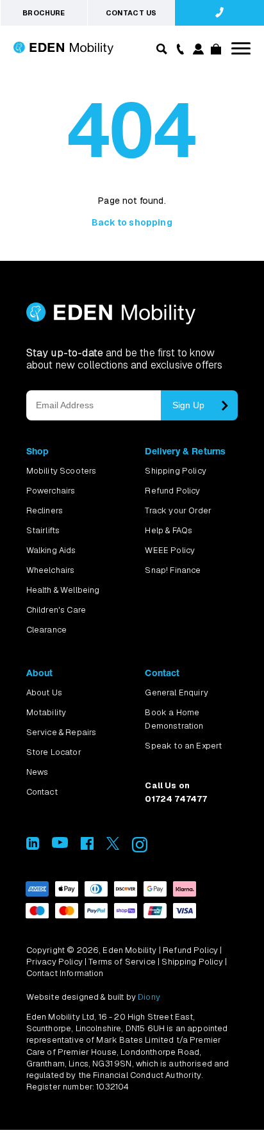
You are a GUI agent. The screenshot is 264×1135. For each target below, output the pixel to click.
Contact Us (131, 12)
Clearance (46, 629)
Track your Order (178, 510)
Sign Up (188, 405)
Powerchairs (51, 490)
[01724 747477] (219, 13)
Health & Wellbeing (63, 589)
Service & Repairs (61, 732)
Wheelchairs (50, 570)
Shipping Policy (175, 470)
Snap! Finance (173, 570)
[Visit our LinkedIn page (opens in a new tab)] (32, 846)
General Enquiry (176, 692)
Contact (42, 791)
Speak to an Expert (183, 745)
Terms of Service (122, 961)
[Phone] (178, 48)
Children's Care (56, 609)
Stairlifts (43, 530)
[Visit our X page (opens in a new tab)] (112, 846)
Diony (149, 996)
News (37, 771)
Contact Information (65, 973)
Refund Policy (172, 490)
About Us (44, 692)
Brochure (43, 12)
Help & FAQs (168, 530)
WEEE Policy (170, 550)
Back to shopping (132, 222)
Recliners (44, 510)
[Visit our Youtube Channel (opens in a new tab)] (60, 844)
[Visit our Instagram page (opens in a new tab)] (139, 849)
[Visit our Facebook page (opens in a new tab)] (87, 846)
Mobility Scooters (61, 470)
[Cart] (215, 51)
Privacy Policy (54, 961)
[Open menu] (241, 48)
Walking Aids (51, 550)
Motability (46, 712)
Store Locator (53, 752)
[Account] (197, 51)
